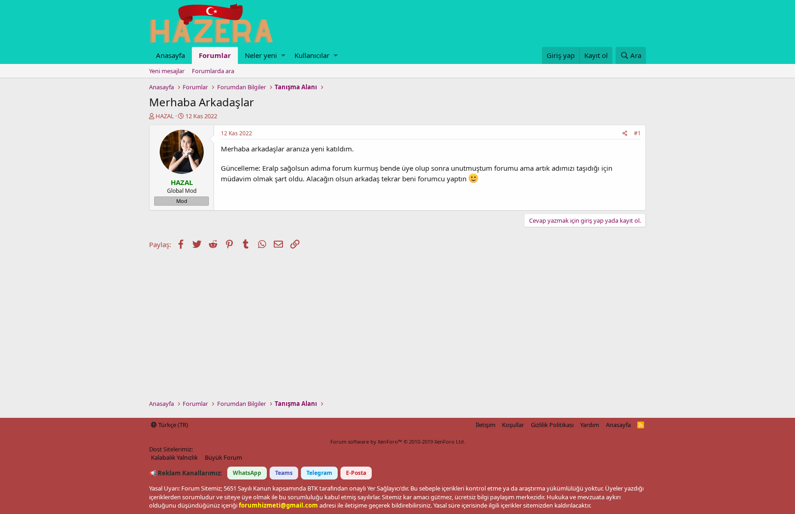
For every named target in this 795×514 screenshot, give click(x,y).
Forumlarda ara (213, 71)
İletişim (485, 425)
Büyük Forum (223, 457)
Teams (284, 473)
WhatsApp (247, 473)
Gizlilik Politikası (552, 425)
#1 (637, 133)
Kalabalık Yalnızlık (174, 457)
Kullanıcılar (311, 55)
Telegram (319, 473)
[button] (283, 55)
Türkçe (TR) (172, 425)
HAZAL (165, 116)
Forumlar (215, 55)
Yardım (589, 425)
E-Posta (356, 473)
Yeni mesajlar (166, 71)
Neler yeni (261, 55)
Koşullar (513, 425)
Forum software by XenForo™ (397, 441)
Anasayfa (170, 55)
